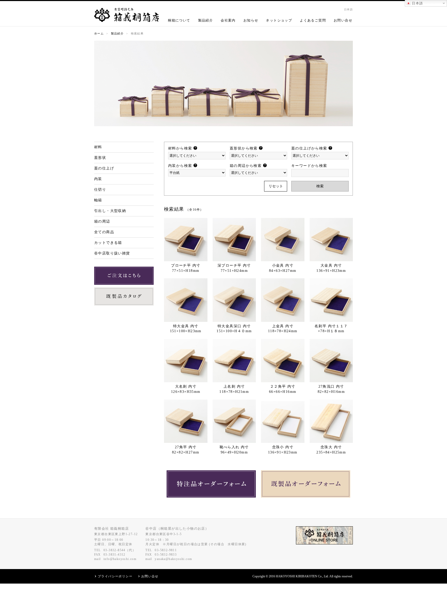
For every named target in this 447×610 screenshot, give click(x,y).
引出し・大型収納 (110, 211)
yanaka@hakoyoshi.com (173, 559)
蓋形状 (100, 158)
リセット (276, 186)
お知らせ (250, 20)
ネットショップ (279, 20)
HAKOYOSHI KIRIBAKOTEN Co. (299, 576)
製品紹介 (205, 20)
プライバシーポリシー (115, 576)
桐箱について (179, 20)
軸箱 (98, 200)
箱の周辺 (102, 221)
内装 (98, 179)
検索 (320, 186)
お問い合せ (343, 20)
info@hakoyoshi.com (119, 559)
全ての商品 (104, 232)
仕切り (100, 189)
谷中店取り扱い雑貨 (112, 253)
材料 (98, 147)
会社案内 (228, 20)
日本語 (417, 3)
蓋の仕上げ (104, 168)
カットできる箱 (108, 243)
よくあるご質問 (313, 20)
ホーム (99, 33)
